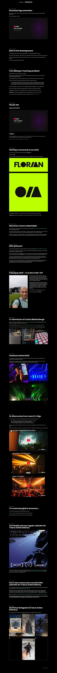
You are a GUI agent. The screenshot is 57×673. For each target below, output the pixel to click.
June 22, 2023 (11, 606)
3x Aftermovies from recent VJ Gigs (25, 416)
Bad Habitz (44, 228)
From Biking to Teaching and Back (24, 71)
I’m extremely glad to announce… (24, 508)
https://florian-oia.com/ (34, 94)
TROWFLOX (28, 2)
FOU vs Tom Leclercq (34, 325)
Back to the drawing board (21, 50)
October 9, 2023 (12, 103)
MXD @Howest (15, 246)
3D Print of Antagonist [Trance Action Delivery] (26, 609)
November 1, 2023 (12, 49)
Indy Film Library (26, 588)
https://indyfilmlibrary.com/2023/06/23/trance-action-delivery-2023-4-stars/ (31, 594)
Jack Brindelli (17, 588)
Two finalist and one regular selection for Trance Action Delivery (27, 526)
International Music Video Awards (37, 570)
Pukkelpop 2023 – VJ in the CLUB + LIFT (26, 273)
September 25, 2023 (13, 224)
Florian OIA (31, 57)
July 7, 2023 (11, 414)
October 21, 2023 (12, 69)
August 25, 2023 (12, 271)
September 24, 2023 (13, 244)
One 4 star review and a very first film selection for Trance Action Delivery (26, 584)
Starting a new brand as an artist (24, 150)
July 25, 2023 (11, 353)
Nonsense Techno (37, 228)
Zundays (42, 325)
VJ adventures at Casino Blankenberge (26, 319)
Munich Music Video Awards (14, 571)
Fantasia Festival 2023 (19, 355)
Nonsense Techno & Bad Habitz (23, 226)
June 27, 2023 (11, 581)
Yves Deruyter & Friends (25, 325)
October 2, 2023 (12, 148)
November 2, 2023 (12, 8)
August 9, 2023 (12, 317)
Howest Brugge (12, 513)
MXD (31, 513)
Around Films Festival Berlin (36, 571)
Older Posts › (45, 667)
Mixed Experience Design (42, 248)
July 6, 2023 (11, 506)
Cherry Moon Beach (26, 322)
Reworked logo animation (20, 10)
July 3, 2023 (11, 524)
